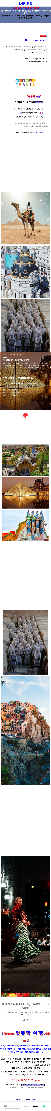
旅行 (16, 811)
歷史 (45, 811)
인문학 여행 (25, 3)
